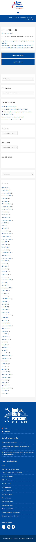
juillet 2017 (5, 290)
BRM (3, 465)
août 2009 (5, 380)
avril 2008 (5, 390)
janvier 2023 (5, 231)
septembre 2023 (6, 220)
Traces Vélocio (6, 498)
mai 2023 (4, 225)
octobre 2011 (5, 347)
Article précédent (18, 55)
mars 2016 (5, 307)
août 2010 (5, 361)
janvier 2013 (5, 336)
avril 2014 (4, 320)
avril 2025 (4, 201)
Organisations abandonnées (10, 516)
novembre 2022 (6, 236)
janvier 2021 (5, 274)
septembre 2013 (6, 325)
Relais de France (7, 480)
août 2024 (5, 212)
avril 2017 (4, 296)
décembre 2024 (6, 204)
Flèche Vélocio (6, 487)
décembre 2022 (6, 233)
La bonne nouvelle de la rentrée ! (11, 119)
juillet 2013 (5, 331)
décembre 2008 (6, 388)
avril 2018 (4, 285)
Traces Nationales (7, 501)
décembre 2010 (6, 355)
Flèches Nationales (7, 491)
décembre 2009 (6, 374)
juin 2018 (4, 282)
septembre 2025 (6, 195)
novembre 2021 (6, 252)
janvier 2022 (5, 250)
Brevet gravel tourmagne (9, 106)
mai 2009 (4, 382)
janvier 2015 (5, 312)
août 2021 (5, 260)
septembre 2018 (6, 279)
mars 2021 (5, 269)
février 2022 (5, 247)
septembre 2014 (6, 315)
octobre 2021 (5, 255)
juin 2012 (4, 342)
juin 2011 (4, 350)
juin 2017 (4, 293)
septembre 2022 (6, 239)
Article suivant (18, 62)
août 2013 (4, 328)
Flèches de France (7, 476)
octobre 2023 (6, 217)
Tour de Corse (6, 483)
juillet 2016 (5, 301)
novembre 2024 (6, 206)
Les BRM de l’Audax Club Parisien (12, 473)
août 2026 (5, 187)
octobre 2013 (5, 323)
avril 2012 (4, 344)
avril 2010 (4, 369)
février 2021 (5, 271)
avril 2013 (4, 334)
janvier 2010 (5, 371)
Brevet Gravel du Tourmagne (10, 469)
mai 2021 (4, 263)
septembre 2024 (6, 209)
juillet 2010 (5, 363)
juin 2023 (4, 222)
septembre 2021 (6, 258)
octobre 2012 (5, 339)
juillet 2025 (5, 198)
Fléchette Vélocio (7, 494)
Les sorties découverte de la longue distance (15, 109)
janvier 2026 (5, 190)
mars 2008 (5, 393)
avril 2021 (4, 266)
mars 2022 (5, 244)
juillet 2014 (5, 317)
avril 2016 (4, 304)
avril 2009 (5, 385)
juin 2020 (4, 277)
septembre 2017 (6, 288)
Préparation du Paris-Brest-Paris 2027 (12, 117)
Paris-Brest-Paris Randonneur (11, 512)
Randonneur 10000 (7, 509)
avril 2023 (4, 228)
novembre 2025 (6, 193)
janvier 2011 (5, 353)
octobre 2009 (6, 377)
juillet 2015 (5, 309)
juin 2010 (4, 366)
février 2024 (5, 214)
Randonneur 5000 (7, 505)
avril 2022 (4, 241)
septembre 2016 (6, 298)
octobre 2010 (6, 358)
